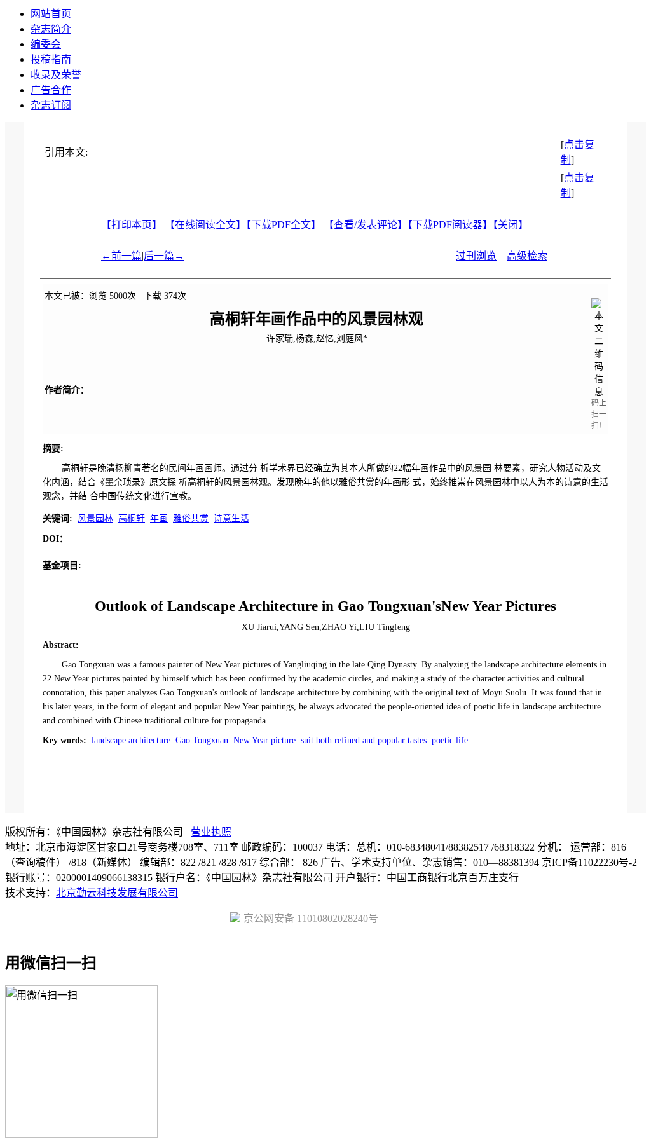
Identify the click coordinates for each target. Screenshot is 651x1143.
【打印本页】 (131, 224)
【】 (366, 224)
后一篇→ (164, 255)
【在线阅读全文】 (205, 224)
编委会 (46, 44)
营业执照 (211, 831)
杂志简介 (51, 29)
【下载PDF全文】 (283, 224)
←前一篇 (121, 255)
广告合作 (51, 90)
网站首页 (51, 13)
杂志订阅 (51, 105)
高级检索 (527, 255)
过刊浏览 (476, 255)
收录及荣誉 (56, 74)
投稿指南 (51, 59)
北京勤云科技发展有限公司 (117, 892)
